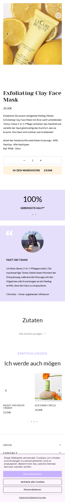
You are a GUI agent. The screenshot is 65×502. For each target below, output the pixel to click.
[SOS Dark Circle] (48, 387)
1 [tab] (29, 214)
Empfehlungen (32, 353)
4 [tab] (36, 421)
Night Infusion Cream (13, 406)
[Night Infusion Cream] (16, 387)
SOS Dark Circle (45, 405)
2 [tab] (32, 214)
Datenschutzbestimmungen (32, 497)
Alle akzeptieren (32, 474)
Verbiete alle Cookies (32, 481)
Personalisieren (32, 489)
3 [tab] (35, 214)
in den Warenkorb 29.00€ (32, 170)
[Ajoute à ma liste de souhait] (58, 16)
